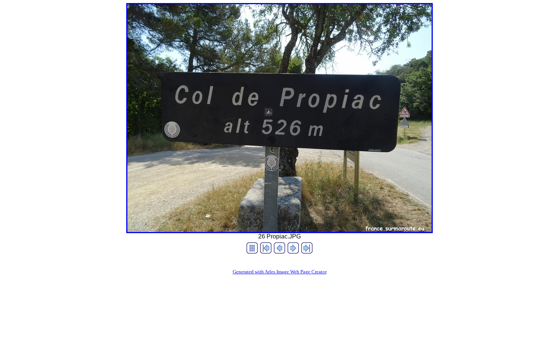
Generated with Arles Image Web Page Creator (280, 272)
